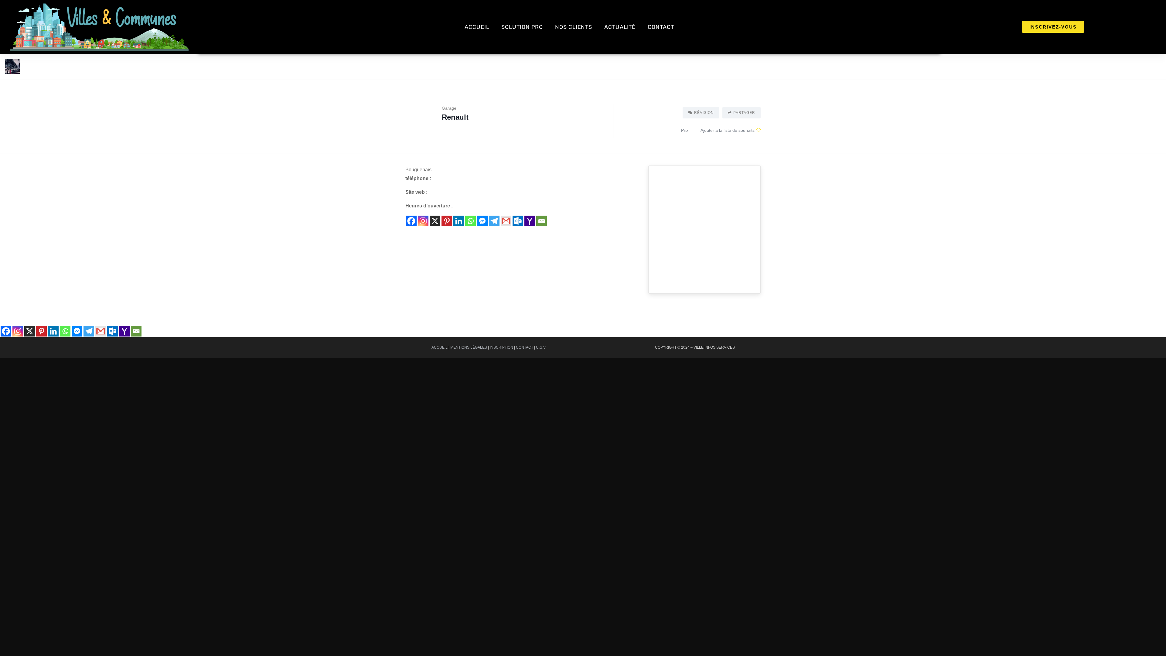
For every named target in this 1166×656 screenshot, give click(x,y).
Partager (744, 113)
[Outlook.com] (518, 221)
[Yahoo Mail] (529, 221)
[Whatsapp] (470, 221)
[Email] (541, 221)
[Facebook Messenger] (482, 221)
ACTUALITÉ (620, 27)
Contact (524, 347)
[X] (435, 221)
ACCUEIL (477, 27)
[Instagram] (423, 221)
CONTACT (661, 27)
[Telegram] (494, 221)
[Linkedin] (458, 221)
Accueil (439, 347)
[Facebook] (411, 221)
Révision (704, 113)
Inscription (501, 347)
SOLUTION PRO (522, 27)
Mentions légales (468, 347)
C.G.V (541, 347)
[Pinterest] (447, 221)
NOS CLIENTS (573, 27)
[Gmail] (506, 221)
